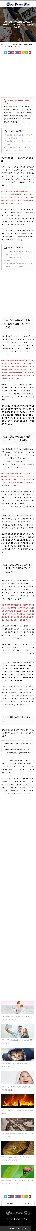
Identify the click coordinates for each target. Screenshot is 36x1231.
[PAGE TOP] (33, 1228)
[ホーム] (2, 44)
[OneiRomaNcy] (18, 4)
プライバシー (10, 1219)
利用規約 (18, 1219)
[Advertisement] (18, 76)
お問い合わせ (26, 1219)
